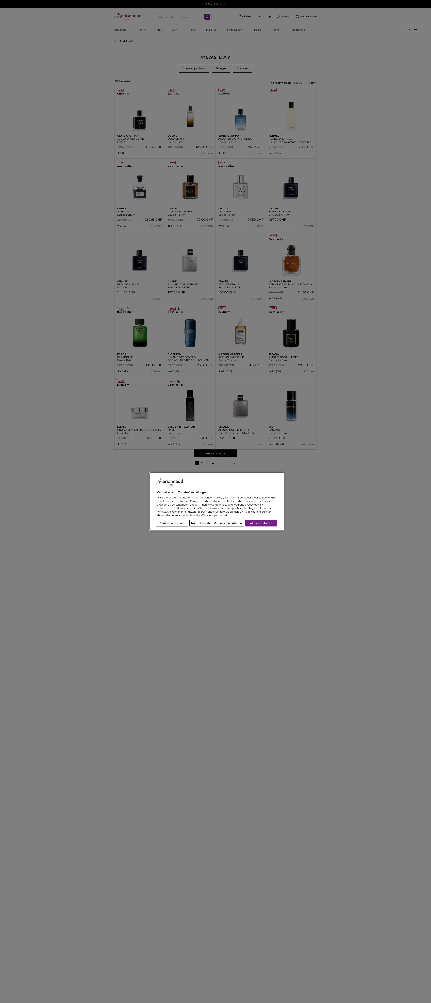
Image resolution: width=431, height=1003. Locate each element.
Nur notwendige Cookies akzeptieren (216, 523)
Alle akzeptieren (261, 523)
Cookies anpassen (172, 523)
